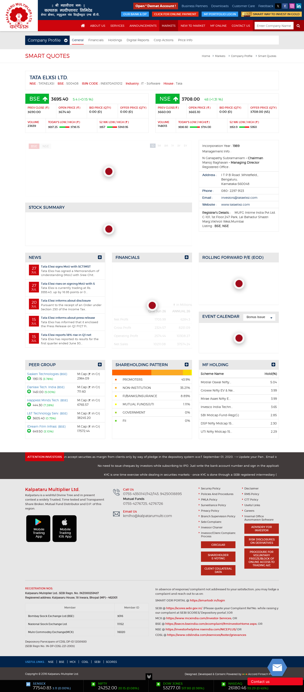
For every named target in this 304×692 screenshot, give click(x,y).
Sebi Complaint (211, 522)
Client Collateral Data (218, 570)
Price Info (185, 40)
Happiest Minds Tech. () (47, 400)
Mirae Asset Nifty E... (216, 398)
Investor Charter (212, 527)
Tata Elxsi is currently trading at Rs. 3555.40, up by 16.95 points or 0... (63, 288)
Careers (249, 510)
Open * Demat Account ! (156, 6)
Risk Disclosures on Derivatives (262, 541)
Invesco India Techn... (217, 407)
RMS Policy (251, 494)
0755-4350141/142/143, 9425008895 (152, 494)
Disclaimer (251, 488)
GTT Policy (251, 499)
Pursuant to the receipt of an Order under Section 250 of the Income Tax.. (66, 305)
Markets (169, 25)
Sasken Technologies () (47, 374)
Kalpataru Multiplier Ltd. (19, 15)
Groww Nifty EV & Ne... (218, 390)
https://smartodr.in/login (207, 600)
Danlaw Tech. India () (45, 387)
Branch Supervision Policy (218, 516)
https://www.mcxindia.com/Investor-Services (198, 618)
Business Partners (195, 6)
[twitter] (278, 6)
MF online (218, 25)
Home (206, 56)
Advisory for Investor (261, 528)
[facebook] (285, 6)
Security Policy (210, 488)
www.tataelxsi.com (235, 204)
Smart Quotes (267, 56)
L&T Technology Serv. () (47, 413)
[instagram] (292, 6)
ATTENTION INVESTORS (44, 457)
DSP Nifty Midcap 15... (217, 423)
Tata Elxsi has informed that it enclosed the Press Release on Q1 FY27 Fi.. (64, 322)
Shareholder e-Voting (218, 556)
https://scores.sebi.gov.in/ (184, 608)
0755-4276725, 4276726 (143, 503)
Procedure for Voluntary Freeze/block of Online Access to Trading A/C (262, 558)
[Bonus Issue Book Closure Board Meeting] (259, 317)
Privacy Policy (210, 510)
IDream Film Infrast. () (46, 426)
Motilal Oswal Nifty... (216, 382)
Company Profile (241, 56)
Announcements (143, 25)
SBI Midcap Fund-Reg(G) (220, 415)
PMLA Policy (209, 499)
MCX (73, 662)
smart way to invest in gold (276, 14)
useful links (252, 505)
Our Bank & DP (135, 14)
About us (97, 25)
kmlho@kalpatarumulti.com (147, 516)
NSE (51, 662)
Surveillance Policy (213, 505)
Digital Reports (138, 40)
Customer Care (243, 6)
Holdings (115, 40)
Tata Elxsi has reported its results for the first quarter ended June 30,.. (65, 339)
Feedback (265, 6)
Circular (218, 544)
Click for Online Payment (175, 14)
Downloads (220, 6)
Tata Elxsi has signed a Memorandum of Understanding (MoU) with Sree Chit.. (65, 271)
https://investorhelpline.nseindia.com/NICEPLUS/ (201, 629)
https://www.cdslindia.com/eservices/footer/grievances (206, 635)
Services (117, 25)
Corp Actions (163, 40)
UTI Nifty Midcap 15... (216, 431)
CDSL (84, 662)
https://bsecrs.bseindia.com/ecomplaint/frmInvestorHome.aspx (211, 624)
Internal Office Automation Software (259, 518)
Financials (95, 40)
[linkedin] (299, 6)
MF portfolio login (220, 14)
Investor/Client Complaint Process (218, 534)
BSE (61, 662)
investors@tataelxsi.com (239, 197)
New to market (193, 25)
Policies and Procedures (217, 494)
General (78, 40)
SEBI (97, 662)
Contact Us (241, 25)
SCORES (111, 662)
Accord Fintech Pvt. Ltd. (263, 674)
